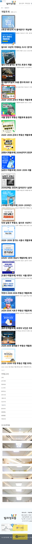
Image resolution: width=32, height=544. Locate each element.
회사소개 (24, 512)
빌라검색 (21, 3)
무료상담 (27, 3)
